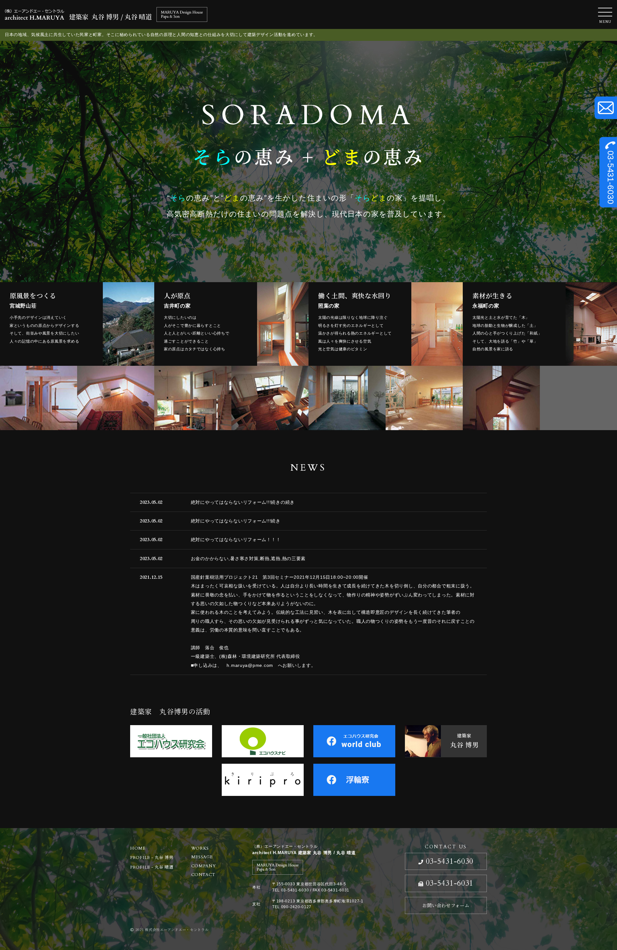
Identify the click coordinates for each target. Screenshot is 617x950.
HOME (138, 848)
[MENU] (605, 12)
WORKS (200, 848)
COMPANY (203, 866)
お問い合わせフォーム (445, 905)
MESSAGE (202, 857)
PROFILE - (152, 858)
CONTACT (203, 875)
